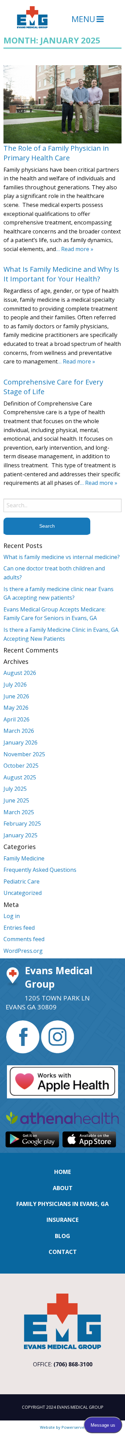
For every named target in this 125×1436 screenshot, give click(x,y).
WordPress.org (23, 951)
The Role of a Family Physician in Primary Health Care (56, 152)
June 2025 (16, 800)
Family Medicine (23, 858)
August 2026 (19, 673)
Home (62, 1172)
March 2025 (18, 812)
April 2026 (16, 719)
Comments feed (23, 939)
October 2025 (21, 765)
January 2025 (20, 835)
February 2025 (22, 823)
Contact (63, 1252)
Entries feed (19, 927)
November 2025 (24, 754)
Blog (62, 1236)
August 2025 (19, 777)
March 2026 (18, 731)
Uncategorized (22, 893)
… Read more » (74, 249)
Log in (11, 916)
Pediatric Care (21, 881)
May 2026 (15, 707)
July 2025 (15, 788)
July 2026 (15, 684)
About (63, 1188)
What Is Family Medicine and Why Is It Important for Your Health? (61, 274)
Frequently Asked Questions (39, 870)
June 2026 (16, 696)
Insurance (62, 1220)
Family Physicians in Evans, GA (62, 1204)
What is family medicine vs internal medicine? (61, 557)
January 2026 (20, 742)
